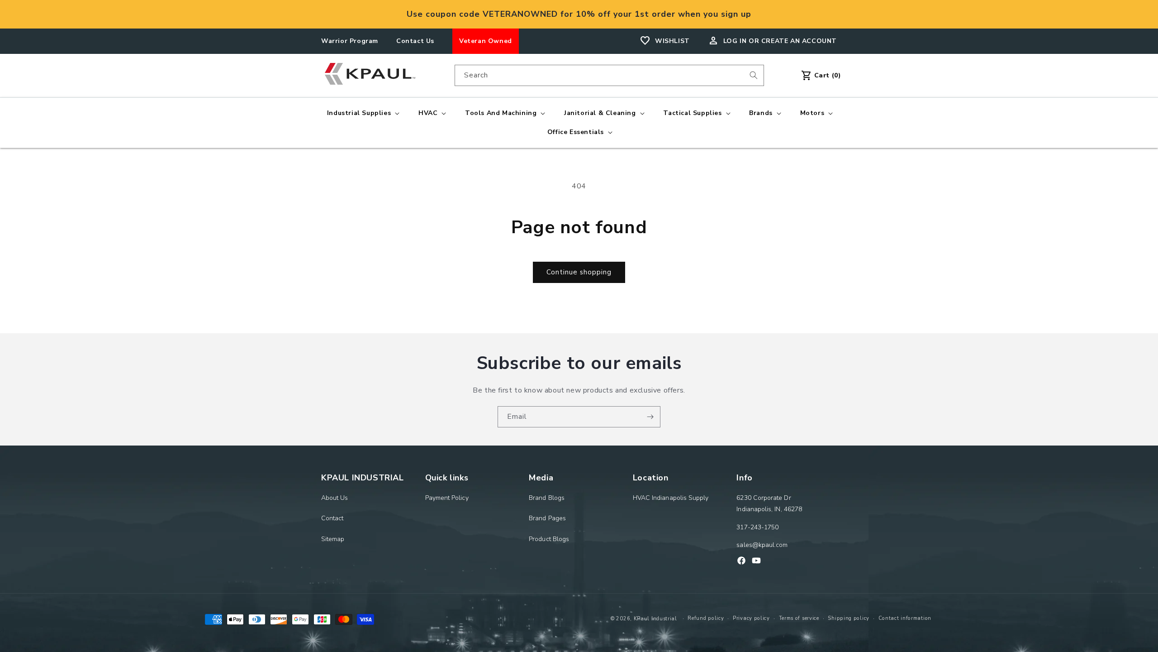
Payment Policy (447, 498)
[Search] (754, 75)
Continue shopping (579, 272)
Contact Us (415, 41)
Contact (332, 518)
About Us (334, 498)
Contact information (904, 618)
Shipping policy (848, 618)
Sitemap (333, 539)
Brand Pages (547, 518)
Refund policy (706, 618)
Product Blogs (549, 539)
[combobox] (609, 75)
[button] (362, 113)
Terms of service (799, 618)
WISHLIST (672, 41)
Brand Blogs (547, 498)
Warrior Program (349, 41)
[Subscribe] (650, 416)
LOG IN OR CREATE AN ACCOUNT (780, 41)
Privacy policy (751, 618)
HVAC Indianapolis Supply (671, 498)
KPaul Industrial (655, 618)
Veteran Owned (485, 41)
